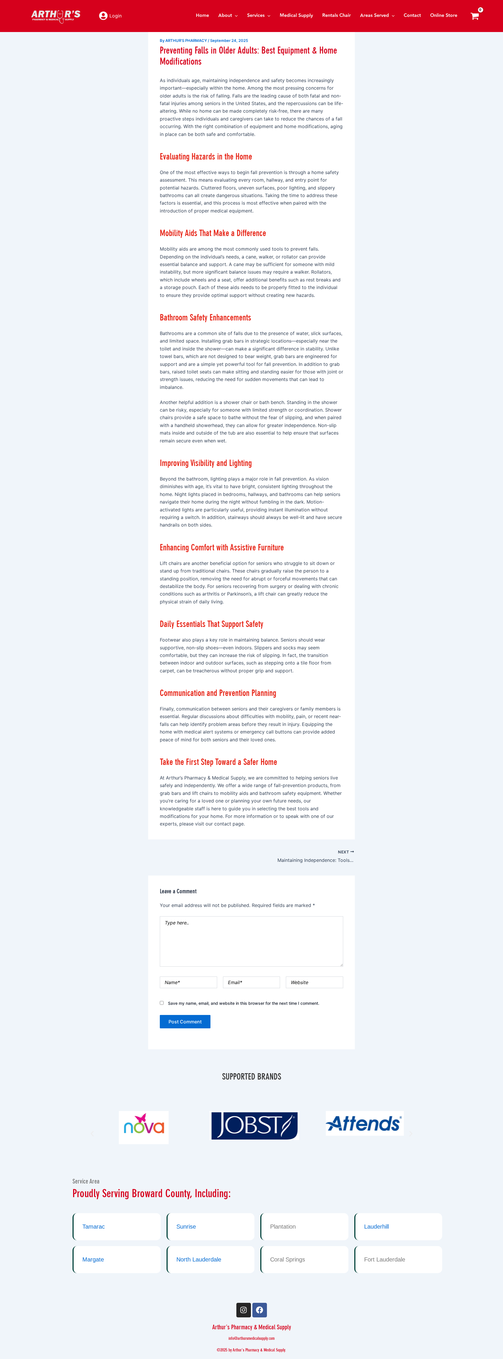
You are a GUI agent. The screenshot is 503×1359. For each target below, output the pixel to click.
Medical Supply (296, 15)
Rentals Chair (336, 15)
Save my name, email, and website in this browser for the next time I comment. (243, 1003)
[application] (235, 15)
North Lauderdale (198, 1259)
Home (202, 15)
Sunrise (186, 1226)
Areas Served (374, 15)
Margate (93, 1259)
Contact (412, 15)
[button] (92, 1133)
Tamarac (93, 1226)
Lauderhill (376, 1226)
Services (256, 15)
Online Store (443, 15)
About (225, 15)
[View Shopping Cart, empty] (474, 16)
